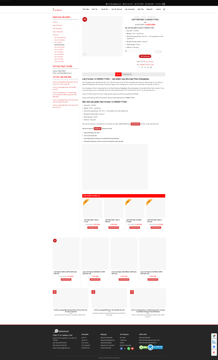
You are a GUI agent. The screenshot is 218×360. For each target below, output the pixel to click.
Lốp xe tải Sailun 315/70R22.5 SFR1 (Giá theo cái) (151, 272)
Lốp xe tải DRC (58, 42)
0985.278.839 (63, 342)
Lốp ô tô (94, 9)
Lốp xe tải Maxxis (58, 52)
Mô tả (118, 74)
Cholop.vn (97, 128)
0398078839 (135, 124)
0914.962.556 (63, 345)
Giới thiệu (86, 9)
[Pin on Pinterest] (148, 67)
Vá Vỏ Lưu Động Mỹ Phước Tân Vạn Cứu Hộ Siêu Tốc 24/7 (65, 106)
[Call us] (128, 348)
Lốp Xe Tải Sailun (58, 59)
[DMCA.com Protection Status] (143, 347)
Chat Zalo (214, 343)
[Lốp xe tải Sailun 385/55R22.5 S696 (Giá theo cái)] (124, 254)
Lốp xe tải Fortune (59, 44)
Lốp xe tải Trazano (59, 61)
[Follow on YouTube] (132, 348)
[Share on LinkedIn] (151, 67)
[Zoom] (84, 54)
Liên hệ (158, 9)
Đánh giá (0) (127, 74)
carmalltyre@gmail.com (63, 348)
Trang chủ (136, 17)
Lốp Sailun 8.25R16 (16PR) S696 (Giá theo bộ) (65, 272)
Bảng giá (149, 9)
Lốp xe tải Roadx (58, 56)
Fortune (147, 64)
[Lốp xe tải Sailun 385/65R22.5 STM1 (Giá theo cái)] (95, 254)
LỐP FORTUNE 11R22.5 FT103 (91, 221)
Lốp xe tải (104, 9)
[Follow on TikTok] (125, 348)
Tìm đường (214, 338)
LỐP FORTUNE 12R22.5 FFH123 (154, 221)
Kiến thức (141, 9)
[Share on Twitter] (142, 67)
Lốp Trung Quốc (130, 9)
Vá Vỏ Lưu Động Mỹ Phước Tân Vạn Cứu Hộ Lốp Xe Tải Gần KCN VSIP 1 (65, 101)
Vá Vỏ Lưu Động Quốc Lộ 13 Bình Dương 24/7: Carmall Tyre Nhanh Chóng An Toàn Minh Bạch (64, 95)
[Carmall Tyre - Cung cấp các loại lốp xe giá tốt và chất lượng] (64, 9)
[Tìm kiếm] (164, 9)
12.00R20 (142, 64)
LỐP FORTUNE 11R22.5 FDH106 (112, 221)
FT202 (152, 64)
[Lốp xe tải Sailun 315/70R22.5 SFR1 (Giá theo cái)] (153, 254)
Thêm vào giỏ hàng (92, 227)
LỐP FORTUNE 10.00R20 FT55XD (133, 221)
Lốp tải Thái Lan (117, 9)
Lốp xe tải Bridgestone (60, 37)
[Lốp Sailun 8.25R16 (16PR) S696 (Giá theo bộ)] (66, 254)
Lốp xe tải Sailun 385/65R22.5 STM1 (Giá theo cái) (94, 272)
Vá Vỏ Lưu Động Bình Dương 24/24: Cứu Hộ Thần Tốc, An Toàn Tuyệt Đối (65, 83)
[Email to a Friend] (145, 67)
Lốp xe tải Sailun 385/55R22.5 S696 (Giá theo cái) (124, 272)
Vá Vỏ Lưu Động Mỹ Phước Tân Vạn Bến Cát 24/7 (64, 88)
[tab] (118, 74)
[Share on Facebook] (139, 67)
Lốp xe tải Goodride (59, 47)
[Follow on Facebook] (121, 348)
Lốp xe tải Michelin (59, 54)
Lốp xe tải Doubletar (59, 40)
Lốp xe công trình (58, 32)
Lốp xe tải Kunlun (58, 49)
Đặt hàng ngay (145, 56)
